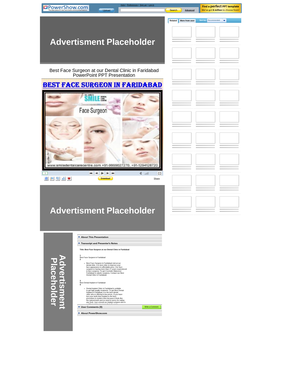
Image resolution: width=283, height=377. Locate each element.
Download (105, 178)
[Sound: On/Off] (141, 173)
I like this (63, 179)
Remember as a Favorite (69, 179)
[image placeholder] (181, 31)
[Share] (151, 178)
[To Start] (91, 173)
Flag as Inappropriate (52, 179)
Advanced (189, 10)
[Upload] (106, 10)
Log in (151, 5)
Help (123, 5)
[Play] (102, 173)
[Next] (107, 173)
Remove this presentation (46, 179)
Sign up (143, 5)
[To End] (112, 173)
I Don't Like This (58, 179)
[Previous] (96, 173)
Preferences (132, 5)
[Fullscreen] (159, 173)
